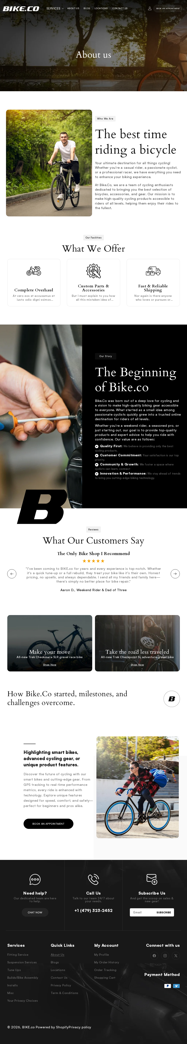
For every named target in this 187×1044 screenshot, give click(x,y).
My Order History (106, 962)
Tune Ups (14, 970)
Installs (12, 985)
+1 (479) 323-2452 (93, 910)
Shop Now (49, 664)
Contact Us (59, 977)
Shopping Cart (105, 977)
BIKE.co (28, 1027)
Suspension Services (22, 962)
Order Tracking (105, 970)
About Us (57, 954)
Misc (10, 993)
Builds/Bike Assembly (22, 977)
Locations (58, 970)
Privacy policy (79, 1027)
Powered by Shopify (52, 1027)
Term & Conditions (64, 993)
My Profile (101, 954)
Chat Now (35, 912)
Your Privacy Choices (22, 1000)
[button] (54, 8)
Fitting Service (17, 954)
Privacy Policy (61, 985)
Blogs (55, 962)
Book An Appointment (168, 8)
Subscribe (164, 912)
